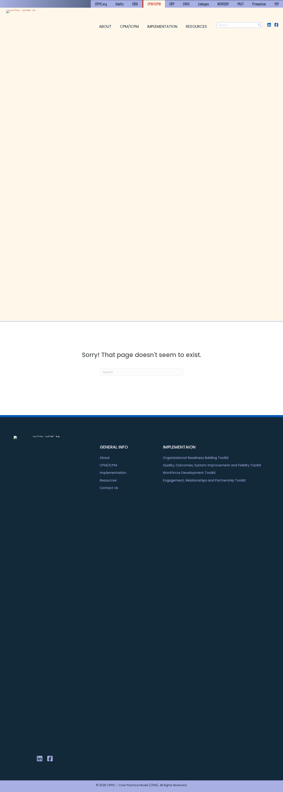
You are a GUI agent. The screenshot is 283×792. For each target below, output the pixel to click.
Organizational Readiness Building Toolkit (196, 457)
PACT (240, 3)
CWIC (186, 3)
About (105, 26)
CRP (171, 3)
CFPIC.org (101, 3)
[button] (269, 24)
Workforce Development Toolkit (189, 472)
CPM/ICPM (154, 3)
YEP (276, 3)
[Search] (259, 25)
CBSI (135, 3)
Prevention (259, 3)
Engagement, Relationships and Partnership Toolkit (204, 480)
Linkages (203, 3)
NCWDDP (223, 3)
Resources (196, 26)
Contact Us (109, 487)
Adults (119, 3)
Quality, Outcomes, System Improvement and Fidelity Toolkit (212, 465)
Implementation (162, 26)
